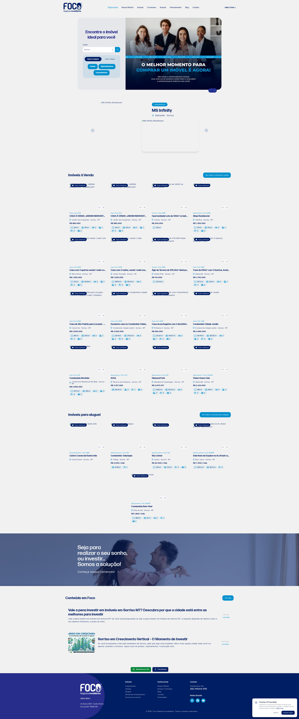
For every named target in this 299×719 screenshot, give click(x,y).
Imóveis (140, 7)
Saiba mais (280, 708)
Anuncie (163, 7)
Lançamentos (130, 686)
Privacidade (162, 697)
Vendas (128, 689)
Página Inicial (113, 7)
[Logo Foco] (73, 7)
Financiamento (176, 7)
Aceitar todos (288, 713)
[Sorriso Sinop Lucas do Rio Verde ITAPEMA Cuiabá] (101, 49)
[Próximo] (215, 90)
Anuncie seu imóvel (132, 697)
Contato (196, 7)
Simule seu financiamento (135, 694)
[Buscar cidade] (117, 49)
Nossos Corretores (165, 689)
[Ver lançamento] (124, 128)
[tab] (93, 59)
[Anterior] (210, 90)
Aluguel (128, 692)
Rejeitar (276, 713)
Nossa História (127, 7)
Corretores (151, 7)
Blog (187, 7)
